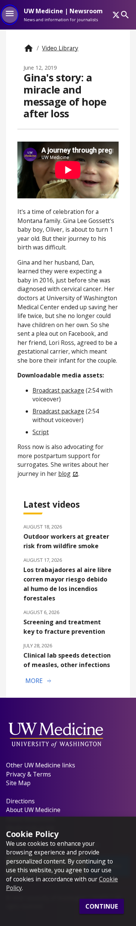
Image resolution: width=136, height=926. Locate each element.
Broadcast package (58, 390)
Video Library (60, 48)
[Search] (125, 14)
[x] (116, 15)
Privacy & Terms (28, 774)
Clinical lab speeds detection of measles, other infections (67, 660)
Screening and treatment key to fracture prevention (64, 627)
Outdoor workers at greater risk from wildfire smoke (66, 541)
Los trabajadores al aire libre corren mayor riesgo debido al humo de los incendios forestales (67, 584)
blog (64, 473)
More (39, 681)
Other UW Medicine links (40, 765)
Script (40, 432)
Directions (20, 801)
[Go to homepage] (28, 48)
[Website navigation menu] (10, 14)
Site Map (18, 783)
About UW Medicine (33, 810)
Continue (101, 906)
